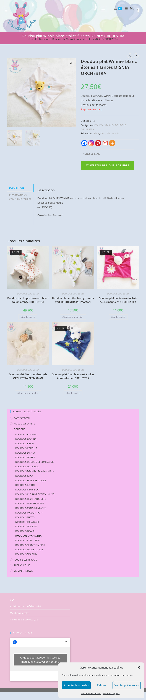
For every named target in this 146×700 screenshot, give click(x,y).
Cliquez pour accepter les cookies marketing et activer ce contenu (40, 659)
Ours (103, 133)
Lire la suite (28, 316)
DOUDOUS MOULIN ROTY (29, 512)
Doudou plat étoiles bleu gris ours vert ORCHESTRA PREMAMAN (73, 300)
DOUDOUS (19, 429)
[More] (112, 143)
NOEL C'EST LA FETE (24, 423)
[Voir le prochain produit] (136, 55)
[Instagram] (91, 143)
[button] (139, 667)
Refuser (101, 685)
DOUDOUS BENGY (24, 443)
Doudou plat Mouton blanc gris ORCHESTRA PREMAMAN (28, 376)
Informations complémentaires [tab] (20, 197)
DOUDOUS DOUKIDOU (27, 466)
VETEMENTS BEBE (23, 570)
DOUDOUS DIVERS (25, 457)
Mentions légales (111, 693)
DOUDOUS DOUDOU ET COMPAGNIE (34, 461)
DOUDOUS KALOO (25, 485)
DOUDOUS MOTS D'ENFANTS (30, 508)
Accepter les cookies (76, 685)
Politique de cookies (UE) (24, 619)
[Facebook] (84, 143)
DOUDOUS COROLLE (26, 448)
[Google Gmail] (105, 143)
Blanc (96, 133)
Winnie (115, 133)
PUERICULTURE (22, 565)
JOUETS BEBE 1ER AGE (25, 559)
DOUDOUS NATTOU (25, 517)
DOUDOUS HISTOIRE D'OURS (30, 480)
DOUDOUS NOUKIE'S (26, 526)
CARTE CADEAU (22, 418)
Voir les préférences (126, 685)
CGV (12, 599)
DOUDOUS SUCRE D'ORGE (29, 549)
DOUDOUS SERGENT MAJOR (30, 545)
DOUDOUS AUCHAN (25, 434)
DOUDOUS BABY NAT (26, 438)
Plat (109, 133)
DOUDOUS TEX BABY (26, 554)
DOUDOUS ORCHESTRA (28, 293)
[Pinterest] (98, 143)
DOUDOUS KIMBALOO (27, 489)
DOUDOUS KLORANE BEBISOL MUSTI (34, 494)
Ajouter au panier (73, 316)
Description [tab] (16, 187)
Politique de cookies (91, 693)
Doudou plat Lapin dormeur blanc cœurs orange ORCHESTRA (28, 300)
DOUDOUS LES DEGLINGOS (29, 503)
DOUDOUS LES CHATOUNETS (30, 498)
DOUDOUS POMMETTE (27, 540)
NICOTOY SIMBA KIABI (27, 522)
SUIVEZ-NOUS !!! (23, 633)
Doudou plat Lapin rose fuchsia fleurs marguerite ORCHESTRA (118, 300)
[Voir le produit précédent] (129, 55)
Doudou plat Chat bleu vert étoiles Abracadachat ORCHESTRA (73, 376)
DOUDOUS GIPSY (24, 475)
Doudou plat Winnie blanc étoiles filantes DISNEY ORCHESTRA (85, 39)
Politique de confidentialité (25, 606)
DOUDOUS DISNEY (104, 125)
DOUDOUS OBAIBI (25, 531)
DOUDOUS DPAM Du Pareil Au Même (34, 471)
